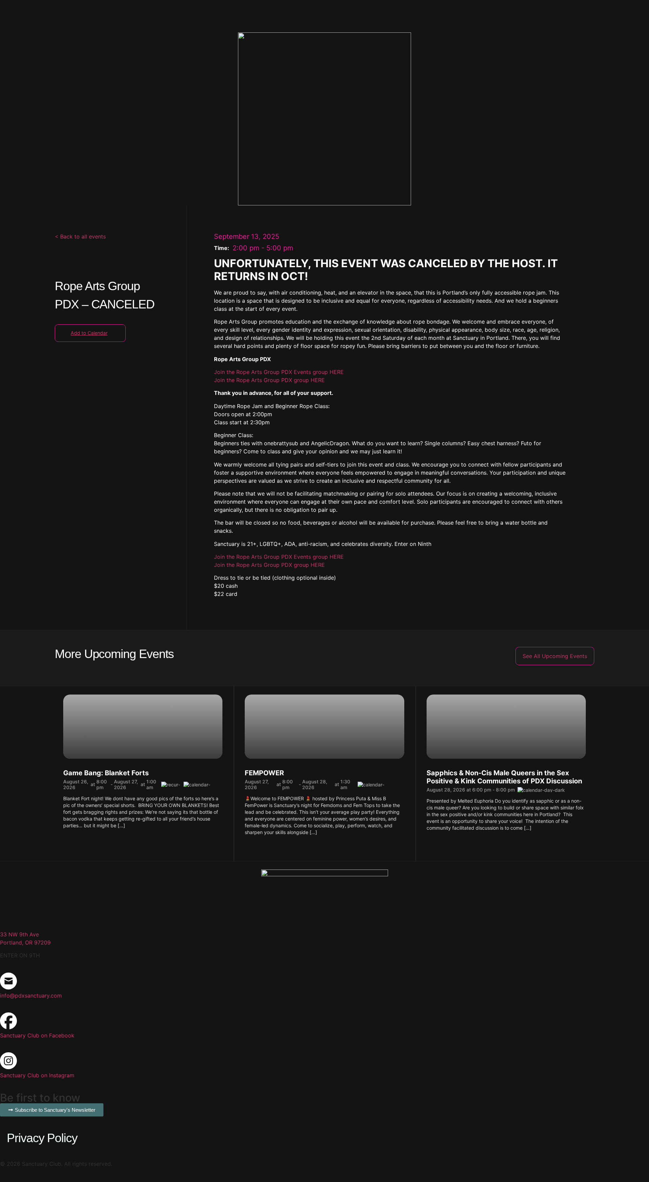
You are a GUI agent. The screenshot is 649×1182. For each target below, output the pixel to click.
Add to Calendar (89, 333)
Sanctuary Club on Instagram (37, 1075)
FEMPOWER (264, 773)
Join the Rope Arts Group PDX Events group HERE (279, 372)
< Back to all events (80, 236)
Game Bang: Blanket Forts (106, 773)
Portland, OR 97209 (25, 942)
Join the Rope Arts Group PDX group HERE (269, 380)
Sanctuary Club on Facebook (37, 1035)
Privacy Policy (42, 1138)
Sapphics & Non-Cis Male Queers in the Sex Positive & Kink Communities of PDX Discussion (504, 777)
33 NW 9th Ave (19, 934)
